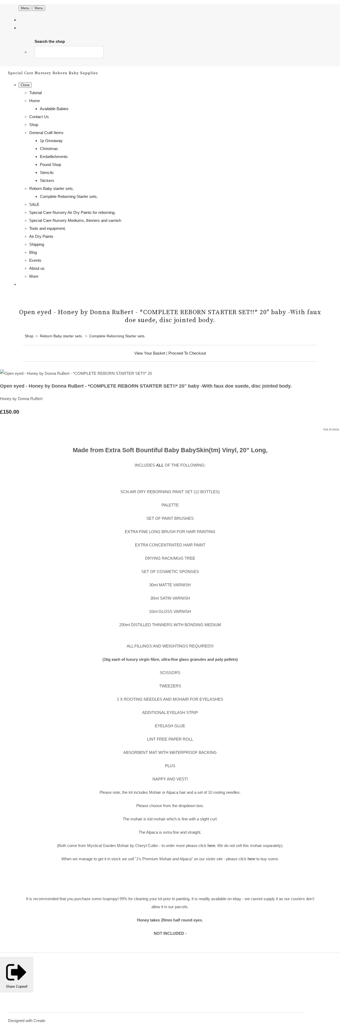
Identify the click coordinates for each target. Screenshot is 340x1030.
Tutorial (35, 92)
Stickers (47, 180)
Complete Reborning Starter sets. (69, 196)
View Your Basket (149, 353)
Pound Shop (50, 164)
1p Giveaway (51, 140)
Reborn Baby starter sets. (51, 188)
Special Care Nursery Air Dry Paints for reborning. (72, 212)
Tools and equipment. (47, 228)
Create (39, 1020)
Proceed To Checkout (187, 353)
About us (37, 268)
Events (35, 260)
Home (34, 100)
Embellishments (54, 156)
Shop (33, 124)
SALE (34, 204)
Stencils (47, 172)
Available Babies (54, 108)
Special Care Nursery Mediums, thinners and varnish (75, 220)
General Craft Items (46, 132)
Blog (33, 252)
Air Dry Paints (41, 236)
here (211, 845)
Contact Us (39, 116)
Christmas (49, 148)
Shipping (36, 244)
